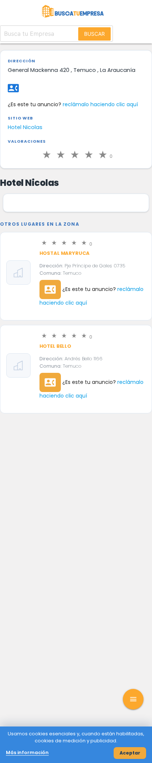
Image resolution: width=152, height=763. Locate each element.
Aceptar (130, 753)
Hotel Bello (55, 346)
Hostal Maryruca (64, 253)
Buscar (94, 34)
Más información (27, 752)
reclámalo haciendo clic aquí (100, 104)
